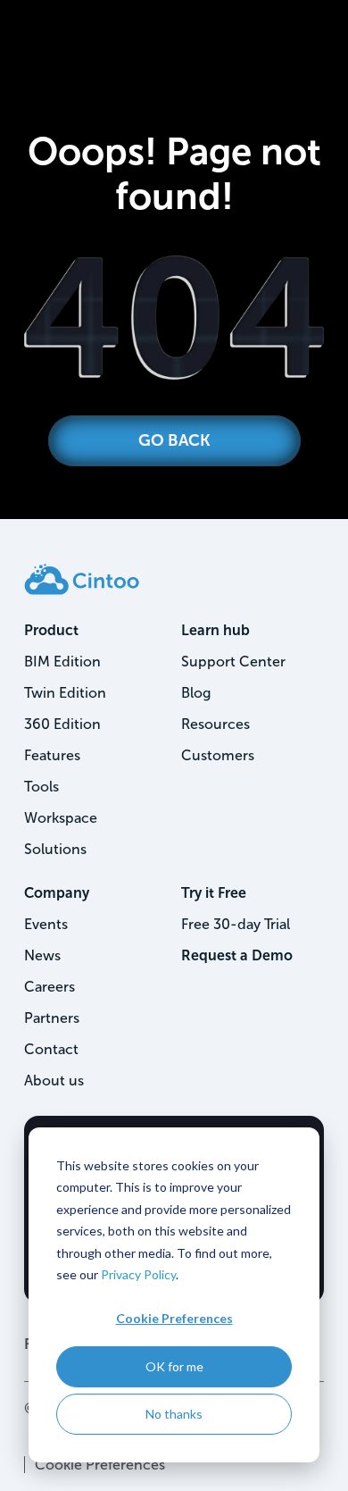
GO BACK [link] (174, 440)
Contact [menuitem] (51, 1049)
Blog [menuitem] (196, 692)
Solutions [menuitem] (55, 849)
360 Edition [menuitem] (62, 724)
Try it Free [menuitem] (213, 892)
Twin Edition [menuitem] (65, 692)
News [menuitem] (42, 955)
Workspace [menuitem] (60, 817)
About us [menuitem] (54, 1080)
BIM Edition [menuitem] (62, 661)
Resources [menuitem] (215, 724)
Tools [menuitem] (41, 786)
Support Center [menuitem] (233, 661)
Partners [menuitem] (51, 1017)
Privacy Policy (138, 1274)
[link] (81, 578)
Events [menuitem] (46, 924)
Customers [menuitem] (217, 755)
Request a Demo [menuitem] (237, 955)
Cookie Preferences (174, 1318)
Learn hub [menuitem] (215, 630)
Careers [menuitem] (49, 986)
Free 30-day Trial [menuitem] (235, 924)
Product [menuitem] (51, 630)
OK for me (174, 1366)
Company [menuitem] (56, 892)
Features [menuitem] (52, 755)
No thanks (174, 1413)
